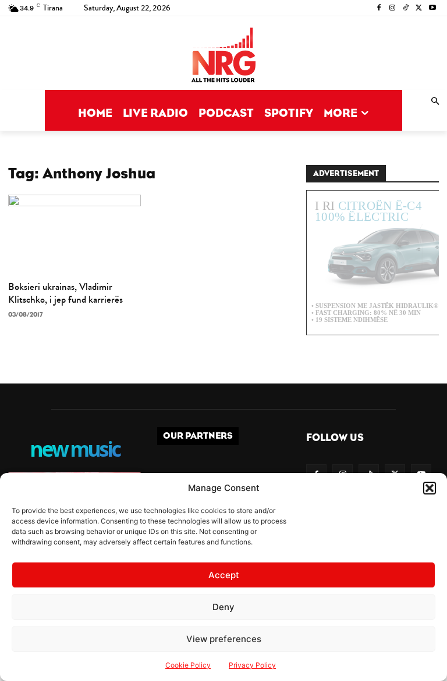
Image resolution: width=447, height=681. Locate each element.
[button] (429, 488)
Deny (223, 606)
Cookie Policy (188, 665)
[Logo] (223, 56)
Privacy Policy (252, 665)
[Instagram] (392, 8)
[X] (418, 8)
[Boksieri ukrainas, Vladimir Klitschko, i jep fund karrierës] (74, 234)
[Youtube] (432, 8)
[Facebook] (379, 8)
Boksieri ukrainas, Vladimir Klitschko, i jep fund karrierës (65, 293)
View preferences (223, 638)
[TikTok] (406, 8)
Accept (223, 574)
